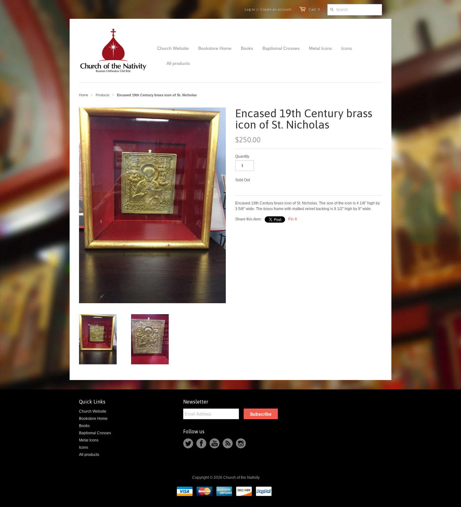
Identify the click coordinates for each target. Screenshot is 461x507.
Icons (83, 447)
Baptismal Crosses (95, 433)
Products (102, 95)
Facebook (201, 443)
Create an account (275, 9)
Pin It (292, 219)
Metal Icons (88, 440)
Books (84, 426)
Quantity (242, 156)
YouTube (214, 443)
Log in (250, 9)
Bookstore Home (93, 418)
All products (89, 454)
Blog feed (228, 443)
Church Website (92, 411)
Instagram (241, 443)
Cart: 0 (314, 9)
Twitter (188, 443)
